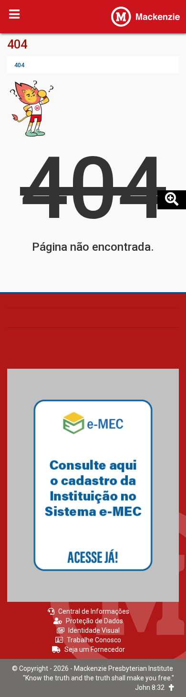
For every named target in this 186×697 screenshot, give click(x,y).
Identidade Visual (94, 630)
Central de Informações (93, 611)
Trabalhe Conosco (94, 640)
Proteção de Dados (94, 621)
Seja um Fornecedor (94, 649)
